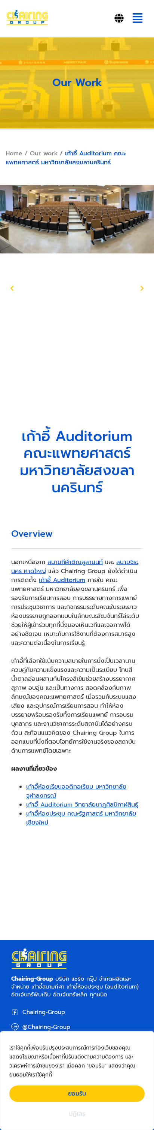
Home (14, 153)
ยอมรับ (77, 1093)
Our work (44, 153)
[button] (137, 18)
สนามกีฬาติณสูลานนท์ (75, 562)
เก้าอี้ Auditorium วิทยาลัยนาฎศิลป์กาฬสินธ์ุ (82, 804)
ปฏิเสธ (77, 1113)
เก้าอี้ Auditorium (62, 580)
